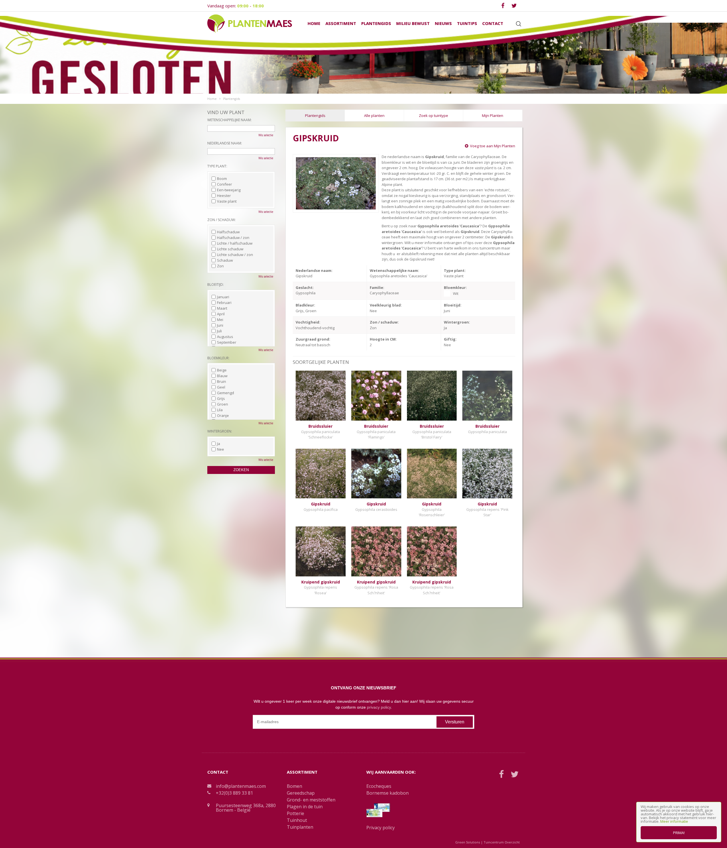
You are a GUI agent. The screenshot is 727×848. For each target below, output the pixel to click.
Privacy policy (380, 827)
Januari (223, 297)
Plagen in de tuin (305, 806)
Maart (222, 308)
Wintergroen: (219, 431)
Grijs (221, 398)
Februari (224, 303)
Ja (218, 444)
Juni (220, 325)
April (221, 314)
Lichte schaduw (230, 249)
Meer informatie (674, 821)
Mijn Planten (492, 115)
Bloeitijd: (215, 284)
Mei (220, 320)
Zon (220, 266)
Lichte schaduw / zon (235, 255)
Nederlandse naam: (224, 143)
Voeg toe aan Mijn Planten (492, 145)
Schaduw (225, 260)
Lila (220, 410)
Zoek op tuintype (433, 115)
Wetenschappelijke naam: (229, 119)
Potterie (295, 813)
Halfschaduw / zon (233, 238)
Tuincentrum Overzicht (502, 842)
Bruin (221, 381)
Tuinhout (297, 820)
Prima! (679, 832)
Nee (220, 449)
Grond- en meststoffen (311, 800)
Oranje (223, 415)
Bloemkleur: (218, 358)
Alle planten (374, 115)
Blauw (222, 376)
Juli (219, 331)
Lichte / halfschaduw (234, 243)
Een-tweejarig (229, 190)
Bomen (294, 786)
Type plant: (217, 166)
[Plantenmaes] (249, 23)
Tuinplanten (300, 827)
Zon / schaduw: (221, 219)
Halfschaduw (228, 232)
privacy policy (379, 707)
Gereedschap (301, 793)
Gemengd (225, 393)
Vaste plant (227, 201)
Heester (224, 196)
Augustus (225, 337)
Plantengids (315, 115)
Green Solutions (467, 842)
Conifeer (224, 184)
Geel (221, 387)
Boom (222, 178)
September (226, 342)
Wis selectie (265, 135)
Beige (222, 370)
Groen (222, 404)
